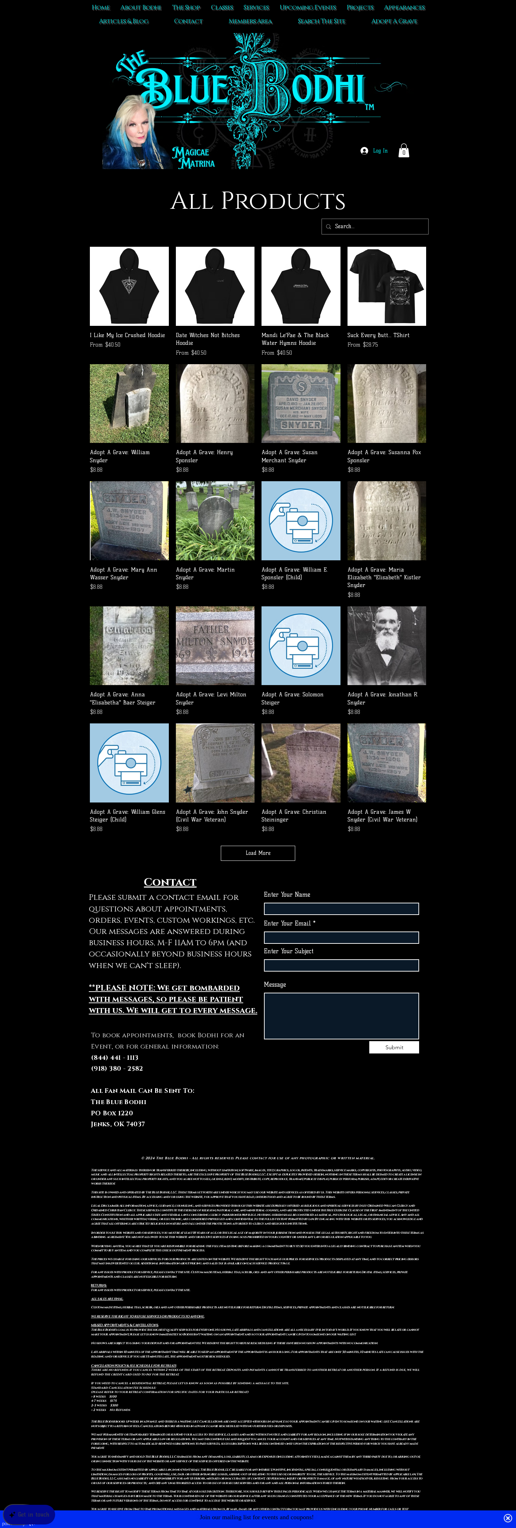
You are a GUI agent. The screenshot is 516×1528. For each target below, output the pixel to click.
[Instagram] (356, 1113)
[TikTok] (327, 1113)
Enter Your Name (287, 895)
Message (275, 985)
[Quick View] (129, 286)
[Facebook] (341, 1113)
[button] (404, 150)
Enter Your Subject (288, 951)
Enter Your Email (287, 924)
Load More (258, 853)
